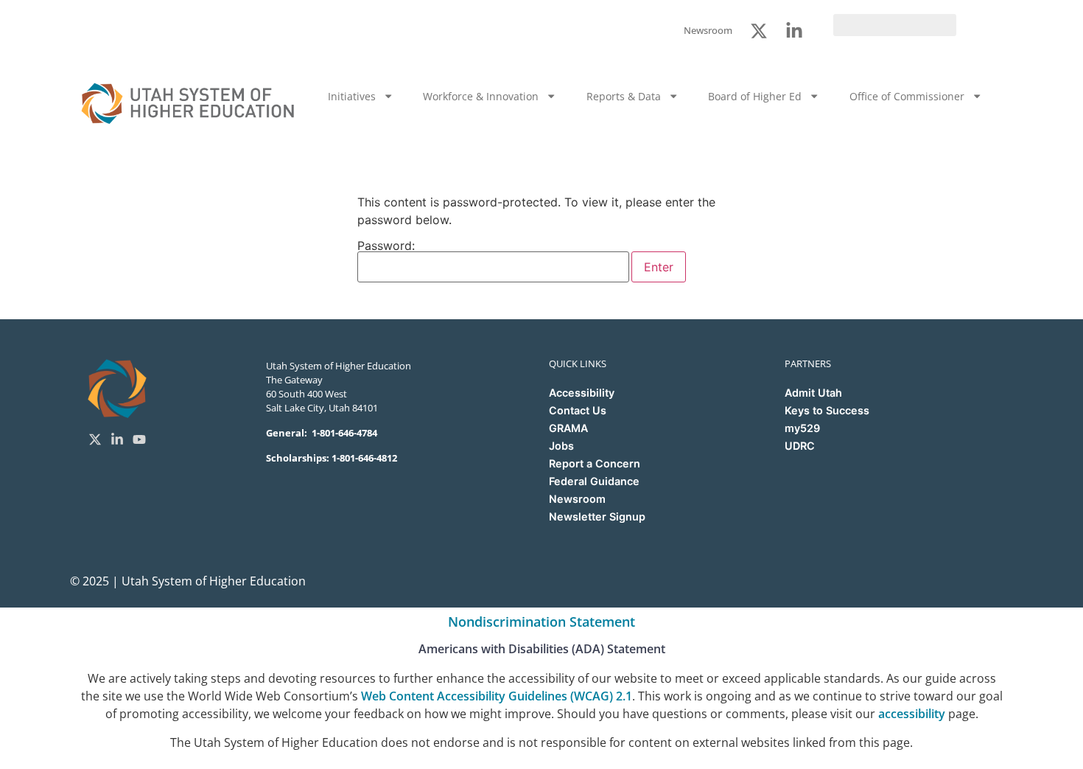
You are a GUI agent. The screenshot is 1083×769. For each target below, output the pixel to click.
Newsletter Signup (597, 516)
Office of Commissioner (906, 96)
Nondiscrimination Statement (541, 621)
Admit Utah (813, 392)
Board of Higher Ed (755, 96)
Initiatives (352, 96)
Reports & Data (623, 96)
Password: (386, 246)
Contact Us (577, 410)
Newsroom (577, 499)
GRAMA (568, 428)
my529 (802, 428)
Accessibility (581, 392)
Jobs (561, 445)
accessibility (911, 714)
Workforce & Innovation (481, 96)
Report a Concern (594, 463)
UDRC (800, 445)
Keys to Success (827, 410)
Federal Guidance (594, 481)
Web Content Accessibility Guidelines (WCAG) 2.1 (496, 696)
